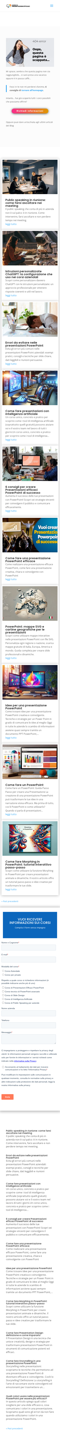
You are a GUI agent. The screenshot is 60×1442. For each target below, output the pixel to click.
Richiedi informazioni (30, 111)
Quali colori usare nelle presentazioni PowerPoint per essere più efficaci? (28, 1397)
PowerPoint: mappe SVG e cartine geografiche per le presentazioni (25, 629)
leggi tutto (11, 224)
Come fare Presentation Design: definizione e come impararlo (25, 1334)
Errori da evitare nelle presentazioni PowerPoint (24, 344)
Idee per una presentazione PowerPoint (26, 706)
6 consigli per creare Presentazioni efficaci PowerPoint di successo (22, 490)
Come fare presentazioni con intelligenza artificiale (27, 412)
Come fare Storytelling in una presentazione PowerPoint (23, 1362)
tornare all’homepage (32, 90)
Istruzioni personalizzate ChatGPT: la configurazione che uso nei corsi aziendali (28, 274)
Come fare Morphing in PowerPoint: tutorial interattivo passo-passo (28, 864)
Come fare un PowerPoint (24, 785)
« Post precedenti (9, 901)
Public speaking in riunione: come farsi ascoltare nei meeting (25, 203)
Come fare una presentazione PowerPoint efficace (28, 559)
